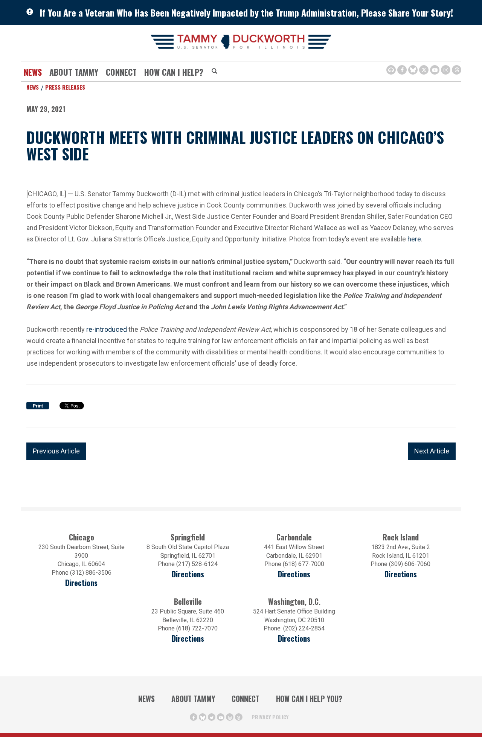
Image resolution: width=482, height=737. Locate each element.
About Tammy (193, 698)
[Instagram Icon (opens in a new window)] (445, 70)
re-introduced (106, 329)
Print (38, 406)
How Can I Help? (173, 72)
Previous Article (56, 451)
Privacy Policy (270, 717)
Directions (81, 582)
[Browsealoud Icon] (391, 70)
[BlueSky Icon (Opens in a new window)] (413, 70)
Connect (121, 72)
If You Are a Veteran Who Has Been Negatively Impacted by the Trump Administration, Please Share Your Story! (246, 12)
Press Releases (65, 87)
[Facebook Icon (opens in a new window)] (402, 70)
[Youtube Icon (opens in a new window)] (434, 70)
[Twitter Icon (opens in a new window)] (424, 70)
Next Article (431, 451)
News (33, 72)
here (414, 239)
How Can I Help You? (309, 698)
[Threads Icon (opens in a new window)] (456, 70)
